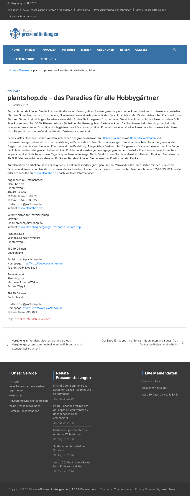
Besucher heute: (152, 387)
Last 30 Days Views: (155, 394)
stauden (32, 318)
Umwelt (141, 49)
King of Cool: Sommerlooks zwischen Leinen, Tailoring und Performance (72, 389)
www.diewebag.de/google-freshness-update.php (49, 227)
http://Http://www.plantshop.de (43, 263)
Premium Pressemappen (23, 16)
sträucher (44, 318)
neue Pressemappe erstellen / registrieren (47, 9)
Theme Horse (122, 489)
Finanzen (49, 49)
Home (16, 49)
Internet (69, 49)
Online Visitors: (152, 381)
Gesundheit (106, 49)
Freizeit (31, 49)
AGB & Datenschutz (84, 489)
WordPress (169, 489)
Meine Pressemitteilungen (151, 9)
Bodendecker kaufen (143, 138)
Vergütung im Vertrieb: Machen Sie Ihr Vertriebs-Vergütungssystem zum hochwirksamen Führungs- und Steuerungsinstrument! (47, 344)
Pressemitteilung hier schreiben (112, 9)
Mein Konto (83, 9)
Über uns (46, 59)
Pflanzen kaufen (111, 138)
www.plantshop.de (46, 173)
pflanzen (20, 318)
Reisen (125, 49)
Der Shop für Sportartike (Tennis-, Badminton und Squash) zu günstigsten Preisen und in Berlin (140, 342)
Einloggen (12, 9)
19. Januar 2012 (17, 104)
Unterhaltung (23, 59)
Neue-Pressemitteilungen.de (50, 489)
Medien (86, 49)
